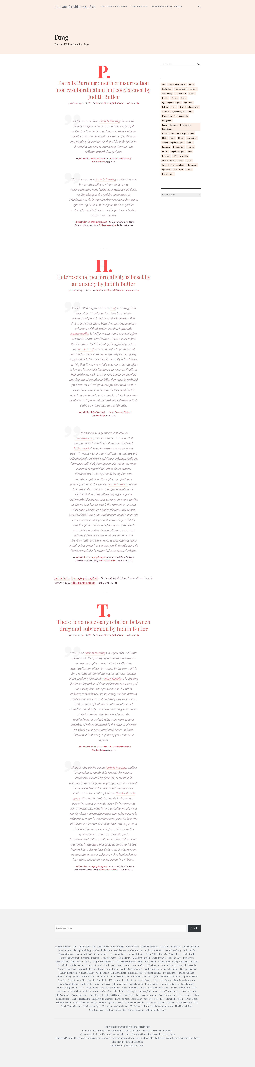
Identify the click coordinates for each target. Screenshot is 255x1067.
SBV (174, 156)
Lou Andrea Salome (169, 983)
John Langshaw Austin (185, 980)
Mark (194, 987)
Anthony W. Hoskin (154, 950)
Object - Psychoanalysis (172, 142)
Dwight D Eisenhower (103, 961)
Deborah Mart (174, 957)
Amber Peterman (190, 946)
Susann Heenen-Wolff (187, 1002)
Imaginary (166, 120)
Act (163, 84)
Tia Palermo (136, 1006)
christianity (167, 93)
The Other (178, 169)
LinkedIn (138, 1041)
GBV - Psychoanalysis (188, 107)
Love (173, 138)
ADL (75, 946)
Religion (165, 156)
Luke (81, 987)
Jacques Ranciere (186, 972)
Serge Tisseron (98, 1002)
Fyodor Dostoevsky (66, 969)
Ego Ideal (188, 102)
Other (189, 142)
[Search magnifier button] (199, 64)
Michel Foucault (90, 991)
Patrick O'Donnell (113, 995)
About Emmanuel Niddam (113, 6)
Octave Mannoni (188, 991)
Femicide (193, 961)
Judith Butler (118, 103)
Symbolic (166, 169)
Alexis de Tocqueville (170, 946)
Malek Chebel (92, 987)
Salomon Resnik (63, 1002)
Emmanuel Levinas (147, 961)
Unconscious (167, 174)
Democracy (188, 957)
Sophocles (151, 1002)
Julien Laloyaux (119, 983)
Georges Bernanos (169, 969)
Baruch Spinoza (66, 954)
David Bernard (159, 957)
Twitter (126, 1041)
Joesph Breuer (145, 980)
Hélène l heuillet (153, 972)
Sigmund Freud (115, 1002)
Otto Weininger (62, 995)
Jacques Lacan (169, 972)
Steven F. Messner (166, 1002)
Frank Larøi (109, 965)
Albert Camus (117, 946)
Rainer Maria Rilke (81, 998)
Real (190, 151)
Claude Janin (124, 957)
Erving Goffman (180, 961)
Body (191, 84)
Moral (181, 138)
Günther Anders (118, 972)
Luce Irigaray (187, 983)
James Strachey (63, 976)
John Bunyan (166, 980)
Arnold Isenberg (173, 950)
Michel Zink (119, 991)
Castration (166, 89)
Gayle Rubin (112, 969)
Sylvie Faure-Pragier (71, 1006)
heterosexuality (79, 334)
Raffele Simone (63, 998)
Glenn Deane (102, 972)
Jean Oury (147, 976)
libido (164, 138)
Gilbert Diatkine (86, 972)
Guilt (190, 111)
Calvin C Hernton (153, 954)
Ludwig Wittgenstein (67, 987)
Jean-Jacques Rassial (164, 976)
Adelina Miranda (63, 946)
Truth (189, 169)
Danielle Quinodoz (141, 957)
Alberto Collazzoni (150, 946)
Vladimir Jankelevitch (115, 1010)
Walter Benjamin (136, 1010)
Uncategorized (96, 1010)
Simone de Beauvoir (134, 1002)
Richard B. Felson (174, 998)
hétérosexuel (81, 448)
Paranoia (166, 147)
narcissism (191, 138)
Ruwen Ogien (191, 998)
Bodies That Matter (98, 158)
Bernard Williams (117, 954)
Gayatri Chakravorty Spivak (91, 969)
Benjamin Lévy (100, 954)
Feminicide (62, 965)
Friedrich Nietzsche (186, 965)
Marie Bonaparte (130, 987)
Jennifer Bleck (129, 980)
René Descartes (151, 998)
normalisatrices (118, 484)
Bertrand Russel (136, 954)
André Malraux (135, 950)
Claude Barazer (108, 957)
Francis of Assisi (94, 965)
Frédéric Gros (152, 965)
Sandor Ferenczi (81, 1002)
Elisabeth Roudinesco (125, 961)
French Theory (168, 965)
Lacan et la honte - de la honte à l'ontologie (176, 127)
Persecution (178, 147)
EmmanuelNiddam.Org (67, 1038)
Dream (174, 98)
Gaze (174, 107)
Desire (165, 98)
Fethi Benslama (77, 965)
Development (62, 961)
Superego (192, 165)
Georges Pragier (188, 969)
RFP (162, 998)
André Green (120, 950)
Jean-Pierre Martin (86, 980)
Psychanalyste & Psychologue (166, 6)
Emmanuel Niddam (127, 1026)
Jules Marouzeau (102, 983)
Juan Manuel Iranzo (69, 983)
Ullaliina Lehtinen (184, 1006)
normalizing (86, 349)
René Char (136, 998)
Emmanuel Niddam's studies (74, 7)
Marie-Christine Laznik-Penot (154, 987)
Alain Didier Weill (87, 946)
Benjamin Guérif (84, 954)
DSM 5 (88, 961)
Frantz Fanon (123, 965)
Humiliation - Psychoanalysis (175, 116)
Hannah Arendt (135, 972)
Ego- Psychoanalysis (171, 102)
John (155, 980)
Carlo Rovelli (188, 954)
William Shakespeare (156, 1010)
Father (165, 107)
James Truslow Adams (83, 976)
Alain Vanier (103, 946)
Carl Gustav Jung (172, 954)
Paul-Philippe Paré (167, 995)
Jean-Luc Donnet (66, 980)
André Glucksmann (102, 950)
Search (194, 928)
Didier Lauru (77, 961)
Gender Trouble (111, 679)
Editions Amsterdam (107, 225)
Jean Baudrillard (104, 976)
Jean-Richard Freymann (108, 980)
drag (113, 308)
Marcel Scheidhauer (110, 987)
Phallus (190, 147)
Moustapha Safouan (148, 991)
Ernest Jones (164, 961)
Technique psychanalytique (115, 1006)
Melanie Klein (74, 991)
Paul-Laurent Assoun (146, 995)
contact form (168, 1034)
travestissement (84, 438)
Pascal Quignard (79, 995)
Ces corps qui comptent (97, 222)
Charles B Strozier (90, 957)
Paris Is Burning (109, 121)
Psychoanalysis (177, 151)
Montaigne (132, 991)
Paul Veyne (129, 995)
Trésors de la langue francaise (158, 1006)
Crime (192, 93)
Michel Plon (105, 991)
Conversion (181, 93)
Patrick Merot (96, 995)
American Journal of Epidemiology (74, 950)
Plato (196, 995)
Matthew (61, 991)
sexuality (184, 156)
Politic (165, 151)
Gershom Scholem (68, 972)
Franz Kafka (138, 965)
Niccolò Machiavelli (169, 991)
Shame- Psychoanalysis (172, 160)
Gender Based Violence (131, 969)
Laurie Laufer (151, 983)
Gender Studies (103, 103)
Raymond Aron (122, 998)
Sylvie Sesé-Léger (92, 1006)
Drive (183, 98)
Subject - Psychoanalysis (173, 165)
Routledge (100, 161)
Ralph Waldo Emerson (102, 998)
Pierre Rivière (185, 995)
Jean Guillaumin (133, 976)
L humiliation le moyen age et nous (178, 133)
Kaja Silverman (136, 983)
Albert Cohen (132, 946)
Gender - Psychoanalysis (173, 111)
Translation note (139, 6)
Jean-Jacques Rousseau (186, 976)
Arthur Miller (189, 950)
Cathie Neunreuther (69, 957)
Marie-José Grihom (180, 987)
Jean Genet (119, 976)
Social (189, 160)
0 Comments (132, 103)
